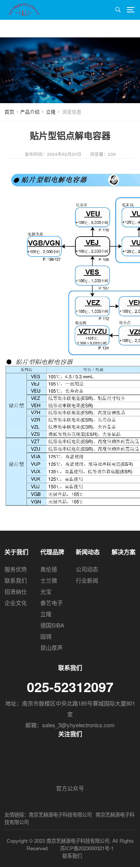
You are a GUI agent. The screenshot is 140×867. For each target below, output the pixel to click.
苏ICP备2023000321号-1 (86, 848)
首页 (9, 111)
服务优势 (15, 569)
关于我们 (16, 551)
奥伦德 (48, 569)
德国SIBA (52, 625)
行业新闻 (87, 580)
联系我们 (15, 580)
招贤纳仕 (15, 591)
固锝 (46, 636)
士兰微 (48, 580)
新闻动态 (88, 551)
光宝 (46, 591)
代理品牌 (52, 551)
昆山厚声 (51, 647)
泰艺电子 (51, 603)
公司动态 (87, 569)
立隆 (51, 111)
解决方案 (124, 551)
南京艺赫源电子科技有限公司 (60, 814)
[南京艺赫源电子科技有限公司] (25, 8)
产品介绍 (30, 111)
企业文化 (15, 603)
